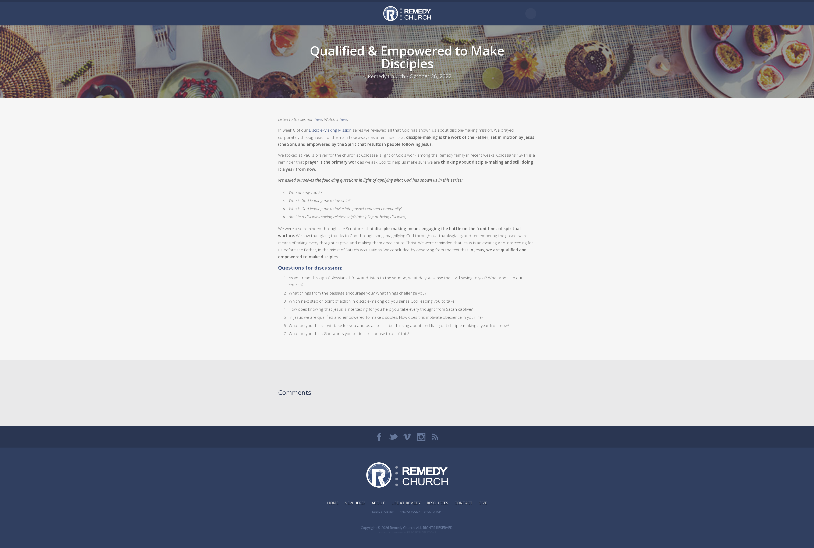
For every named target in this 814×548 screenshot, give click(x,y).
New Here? (354, 502)
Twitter (393, 436)
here (318, 119)
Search (530, 13)
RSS (435, 436)
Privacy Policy (410, 511)
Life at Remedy (406, 502)
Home (332, 502)
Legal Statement (384, 511)
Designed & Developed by (407, 532)
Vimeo (407, 436)
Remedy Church (386, 76)
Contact (463, 502)
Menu (282, 13)
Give (483, 502)
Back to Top (432, 511)
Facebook (379, 436)
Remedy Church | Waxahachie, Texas (407, 13)
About (378, 502)
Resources (437, 502)
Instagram (421, 436)
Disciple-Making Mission (330, 130)
